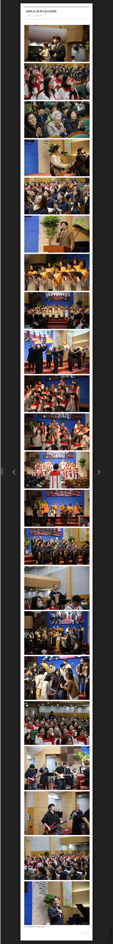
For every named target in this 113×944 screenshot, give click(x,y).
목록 (1, 472)
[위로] (110, 936)
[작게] (110, 934)
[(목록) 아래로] (110, 939)
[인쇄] (110, 941)
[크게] (110, 931)
